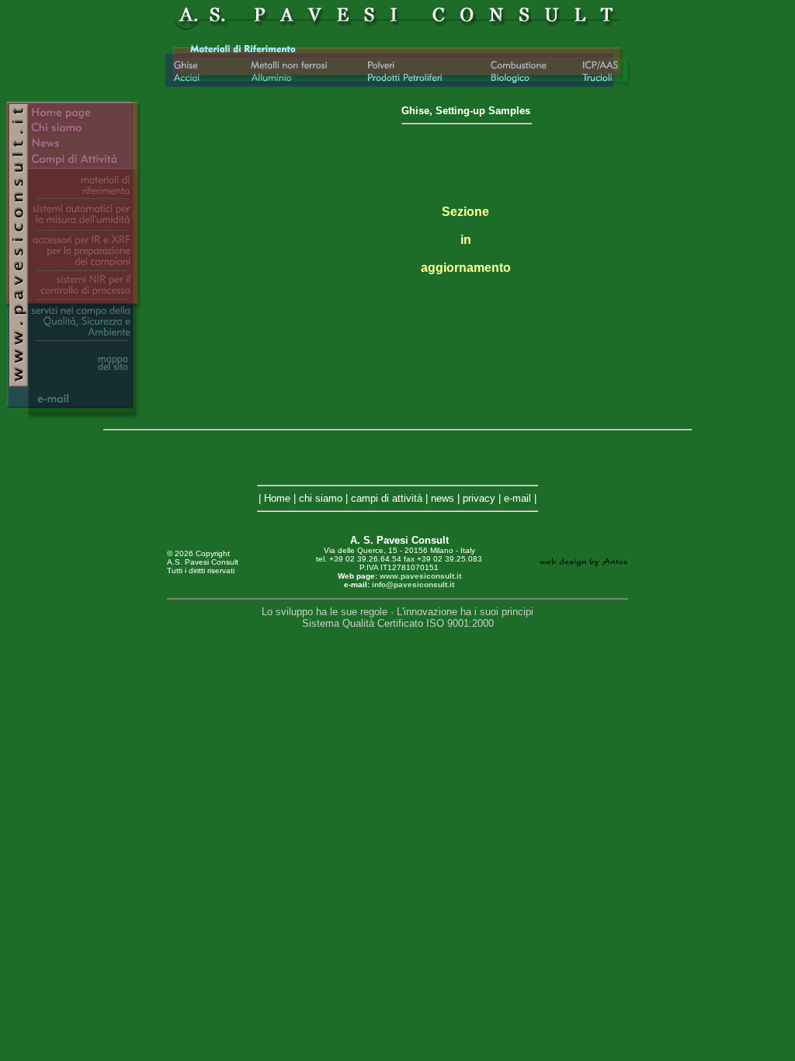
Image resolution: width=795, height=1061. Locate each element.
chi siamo (320, 498)
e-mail (517, 498)
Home (277, 498)
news (442, 498)
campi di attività (386, 498)
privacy (479, 498)
